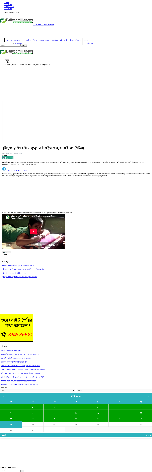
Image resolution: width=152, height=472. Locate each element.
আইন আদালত (91, 43)
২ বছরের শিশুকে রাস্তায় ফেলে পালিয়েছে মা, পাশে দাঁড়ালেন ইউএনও (20, 354)
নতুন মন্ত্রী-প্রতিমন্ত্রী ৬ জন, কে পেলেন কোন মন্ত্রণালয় (16, 358)
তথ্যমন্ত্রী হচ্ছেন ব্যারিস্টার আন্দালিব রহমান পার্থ (14, 362)
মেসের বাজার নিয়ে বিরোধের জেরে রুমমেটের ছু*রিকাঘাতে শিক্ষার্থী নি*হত (20, 366)
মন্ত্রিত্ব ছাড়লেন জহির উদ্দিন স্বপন (10, 350)
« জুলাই (4, 435)
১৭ (54, 418)
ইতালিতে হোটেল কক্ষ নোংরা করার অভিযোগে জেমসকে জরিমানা (18, 381)
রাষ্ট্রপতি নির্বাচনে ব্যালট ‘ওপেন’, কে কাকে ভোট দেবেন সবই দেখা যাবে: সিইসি (22, 377)
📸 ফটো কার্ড (6, 252)
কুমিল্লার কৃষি (63, 40)
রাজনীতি (28, 40)
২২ (11, 424)
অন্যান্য (85, 40)
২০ (119, 418)
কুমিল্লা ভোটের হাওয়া (75, 40)
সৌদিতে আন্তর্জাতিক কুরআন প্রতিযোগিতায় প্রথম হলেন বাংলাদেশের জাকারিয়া (23, 369)
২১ (141, 418)
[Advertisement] (40, 33)
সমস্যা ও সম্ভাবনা (44, 40)
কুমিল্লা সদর (18, 43)
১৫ (11, 418)
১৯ (98, 418)
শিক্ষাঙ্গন (35, 40)
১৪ (141, 413)
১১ (76, 413)
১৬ (32, 418)
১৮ (76, 418)
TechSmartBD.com (26, 467)
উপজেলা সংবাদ (15, 40)
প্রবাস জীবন (54, 40)
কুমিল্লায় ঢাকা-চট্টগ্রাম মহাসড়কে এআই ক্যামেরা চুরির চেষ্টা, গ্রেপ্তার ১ (21, 373)
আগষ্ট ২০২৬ (76, 396)
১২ (98, 413)
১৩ (119, 413)
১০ (54, 413)
